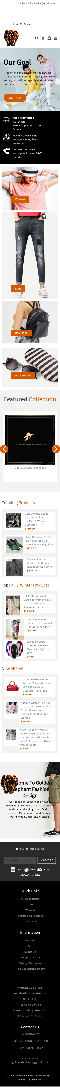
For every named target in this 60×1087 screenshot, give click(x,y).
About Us (30, 951)
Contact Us (30, 921)
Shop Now (15, 97)
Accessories (22, 375)
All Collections (30, 898)
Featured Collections (30, 915)
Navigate (30, 940)
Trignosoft (36, 1079)
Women (20, 199)
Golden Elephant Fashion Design (33, 1075)
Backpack (21, 332)
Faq (30, 946)
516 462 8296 (30, 1058)
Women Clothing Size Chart (30, 1010)
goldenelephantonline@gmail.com (36, 3)
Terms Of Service (30, 1004)
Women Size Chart (30, 987)
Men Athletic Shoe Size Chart (30, 993)
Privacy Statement (30, 963)
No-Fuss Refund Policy (30, 968)
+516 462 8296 (8, 3)
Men (18, 288)
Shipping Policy (30, 957)
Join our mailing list (31, 849)
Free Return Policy (30, 1016)
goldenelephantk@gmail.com (30, 1062)
